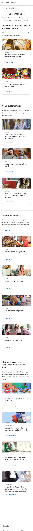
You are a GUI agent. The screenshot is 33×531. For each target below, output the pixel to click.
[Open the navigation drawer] (3, 8)
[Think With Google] (9, 3)
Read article (9, 62)
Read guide (8, 92)
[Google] (5, 526)
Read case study (10, 406)
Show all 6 (7, 231)
